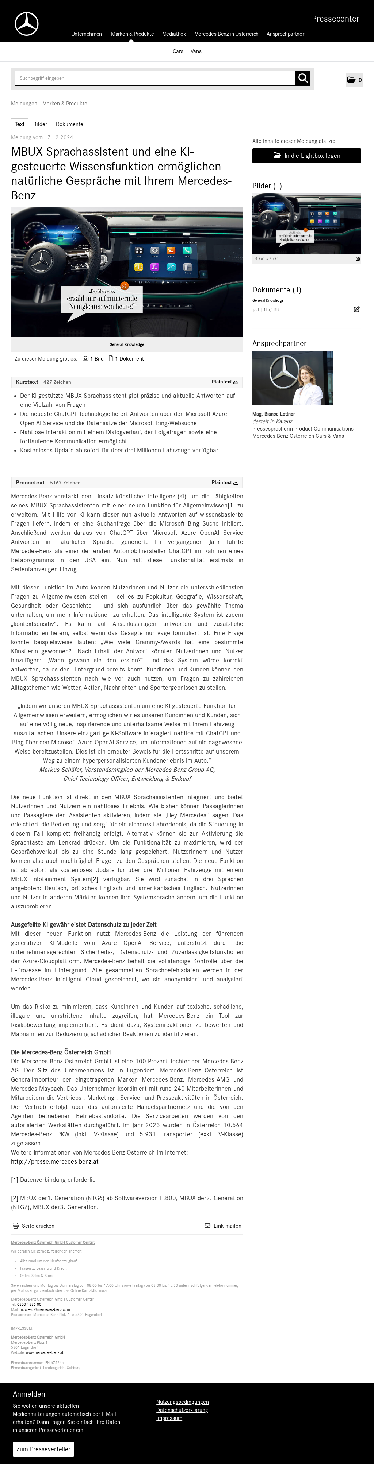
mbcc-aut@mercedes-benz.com (45, 1310)
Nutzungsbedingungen (182, 1402)
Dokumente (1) (276, 290)
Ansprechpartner (285, 34)
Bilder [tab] (40, 124)
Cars (178, 51)
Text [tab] (19, 124)
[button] (354, 80)
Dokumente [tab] (69, 124)
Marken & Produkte (132, 34)
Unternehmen (86, 34)
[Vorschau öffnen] (127, 272)
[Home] (23, 24)
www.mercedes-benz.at (44, 1353)
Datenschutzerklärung (182, 1410)
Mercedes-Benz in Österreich (226, 34)
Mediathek (174, 34)
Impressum (169, 1418)
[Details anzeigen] (358, 259)
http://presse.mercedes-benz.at (55, 1162)
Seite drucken (38, 1226)
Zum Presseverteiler (43, 1449)
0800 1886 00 (29, 1305)
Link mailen (227, 1226)
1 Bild (97, 359)
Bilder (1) (267, 186)
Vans (196, 51)
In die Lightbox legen (311, 156)
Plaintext (222, 382)
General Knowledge (127, 344)
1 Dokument (129, 359)
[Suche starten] (302, 78)
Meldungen (24, 103)
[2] (94, 879)
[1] (231, 505)
